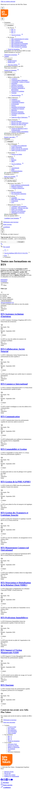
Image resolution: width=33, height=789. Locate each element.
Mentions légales (9, 771)
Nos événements (12, 731)
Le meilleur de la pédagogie (19, 145)
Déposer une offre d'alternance (19, 123)
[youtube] (12, 780)
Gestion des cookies (9, 775)
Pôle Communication (17, 42)
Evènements (14, 201)
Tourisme (13, 93)
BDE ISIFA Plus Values (18, 199)
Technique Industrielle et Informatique (18, 88)
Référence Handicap (17, 186)
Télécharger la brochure (17, 212)
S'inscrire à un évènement (18, 211)
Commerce (14, 78)
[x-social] (9, 780)
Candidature (6, 227)
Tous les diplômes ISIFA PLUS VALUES (16, 253)
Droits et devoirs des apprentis (19, 148)
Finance (13, 105)
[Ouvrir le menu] (2, 18)
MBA (13, 161)
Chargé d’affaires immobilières (19, 131)
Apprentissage (15, 168)
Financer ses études (16, 154)
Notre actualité (12, 733)
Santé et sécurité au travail (18, 150)
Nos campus (11, 728)
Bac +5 (13, 32)
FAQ (12, 202)
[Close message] (2, 8)
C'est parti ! (21, 242)
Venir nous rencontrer (9, 722)
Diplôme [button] (4, 296)
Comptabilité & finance (17, 102)
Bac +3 (13, 31)
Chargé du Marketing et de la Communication (19, 129)
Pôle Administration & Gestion (19, 39)
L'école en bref (12, 727)
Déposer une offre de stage (18, 124)
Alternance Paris (12, 744)
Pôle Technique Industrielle (18, 45)
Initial (12, 169)
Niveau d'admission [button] (7, 299)
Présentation (4, 279)
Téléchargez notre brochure (10, 222)
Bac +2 (13, 29)
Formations (4, 281)
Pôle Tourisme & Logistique (19, 46)
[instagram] (4, 780)
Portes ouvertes (7, 224)
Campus (6, 56)
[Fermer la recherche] (2, 232)
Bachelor (13, 160)
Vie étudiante (11, 749)
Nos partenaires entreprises (18, 193)
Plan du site (7, 773)
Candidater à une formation (18, 206)
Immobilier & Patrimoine (18, 107)
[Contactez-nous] (2, 244)
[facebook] (2, 780)
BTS (12, 158)
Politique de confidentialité (11, 776)
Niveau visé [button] (5, 294)
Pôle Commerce (15, 40)
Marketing (14, 110)
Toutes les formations (14, 741)
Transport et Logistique (17, 91)
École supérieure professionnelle (20, 185)
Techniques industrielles (18, 113)
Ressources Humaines (17, 86)
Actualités (14, 197)
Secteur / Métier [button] (6, 297)
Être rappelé (6, 247)
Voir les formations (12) (7, 302)
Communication (15, 101)
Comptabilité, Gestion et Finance (20, 82)
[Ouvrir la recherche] (2, 229)
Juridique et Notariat (17, 85)
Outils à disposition (16, 147)
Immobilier (14, 83)
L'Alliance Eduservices (17, 188)
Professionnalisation (16, 171)
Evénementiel (15, 104)
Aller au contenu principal (8, 1)
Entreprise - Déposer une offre (19, 208)
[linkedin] (7, 780)
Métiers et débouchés (13, 747)
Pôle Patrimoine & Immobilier (19, 43)
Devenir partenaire (16, 121)
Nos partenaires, (12, 730)
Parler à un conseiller (17, 209)
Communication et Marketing (19, 80)
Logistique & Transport (17, 108)
